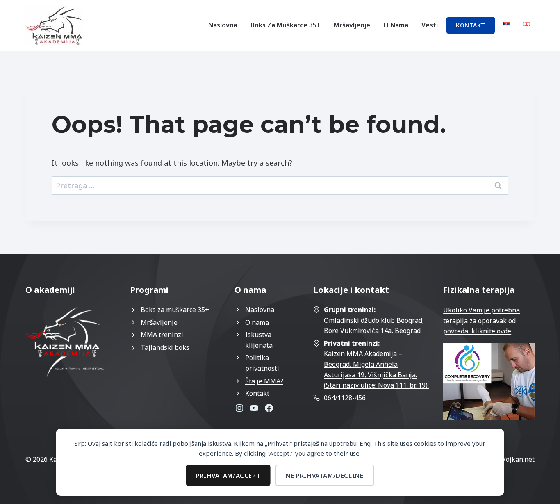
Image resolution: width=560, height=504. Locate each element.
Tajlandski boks (165, 347)
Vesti (429, 25)
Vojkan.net (518, 459)
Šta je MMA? (264, 380)
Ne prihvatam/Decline (324, 475)
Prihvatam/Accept (228, 475)
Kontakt (470, 25)
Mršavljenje (352, 25)
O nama (395, 25)
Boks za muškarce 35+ (285, 25)
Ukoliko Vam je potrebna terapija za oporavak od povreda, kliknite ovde (481, 320)
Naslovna (222, 25)
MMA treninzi (162, 334)
